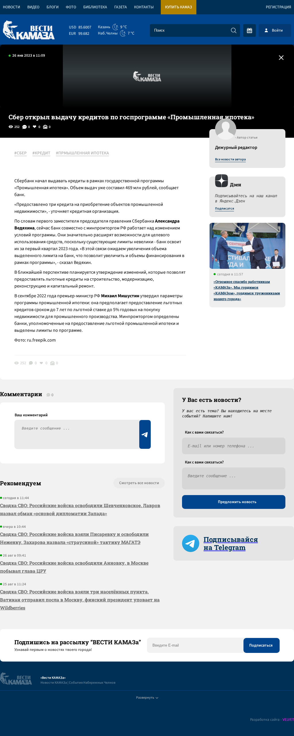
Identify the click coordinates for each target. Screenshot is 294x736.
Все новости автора (230, 159)
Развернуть (145, 697)
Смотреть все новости (139, 483)
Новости (11, 7)
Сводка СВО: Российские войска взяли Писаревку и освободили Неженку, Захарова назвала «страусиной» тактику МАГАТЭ (74, 538)
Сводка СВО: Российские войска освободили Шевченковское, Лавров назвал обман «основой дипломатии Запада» (80, 509)
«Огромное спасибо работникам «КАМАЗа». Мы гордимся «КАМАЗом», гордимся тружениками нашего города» (247, 290)
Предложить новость (237, 502)
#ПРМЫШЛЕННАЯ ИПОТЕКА (82, 153)
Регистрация (278, 7)
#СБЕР (20, 153)
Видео (33, 7)
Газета (120, 7)
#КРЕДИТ (41, 153)
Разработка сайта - (272, 720)
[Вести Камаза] (29, 30)
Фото (71, 7)
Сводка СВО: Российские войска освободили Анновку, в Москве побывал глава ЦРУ (74, 567)
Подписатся (224, 208)
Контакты (144, 7)
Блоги (53, 7)
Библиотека (95, 7)
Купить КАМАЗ (178, 7)
